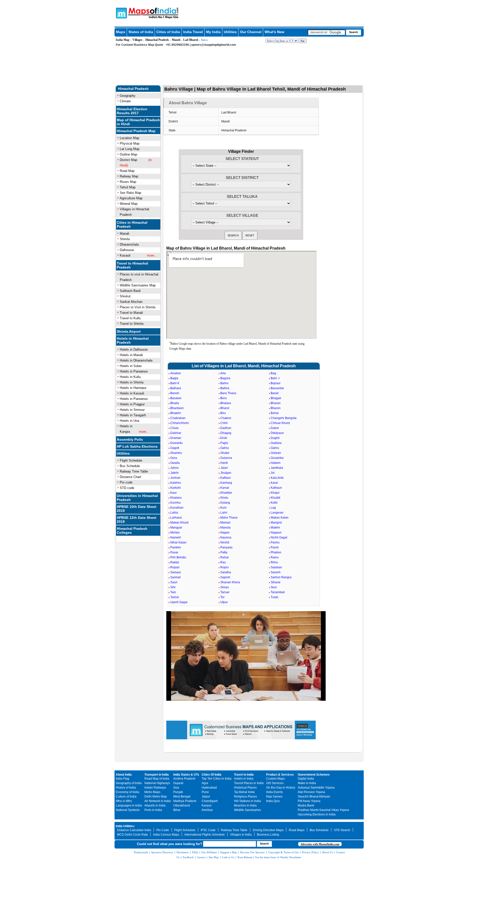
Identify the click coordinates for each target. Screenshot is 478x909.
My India (213, 32)
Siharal (275, 582)
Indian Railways (155, 787)
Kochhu (175, 502)
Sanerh (276, 572)
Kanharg (226, 482)
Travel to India (244, 774)
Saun (174, 582)
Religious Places (245, 796)
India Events (274, 792)
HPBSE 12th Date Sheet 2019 (136, 520)
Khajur (275, 492)
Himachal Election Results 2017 (132, 111)
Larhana (176, 517)
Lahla (174, 512)
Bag (273, 373)
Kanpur (207, 805)
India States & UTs (186, 774)
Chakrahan (177, 418)
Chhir (224, 423)
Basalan (175, 398)
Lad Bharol (190, 40)
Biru (223, 413)
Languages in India (129, 805)
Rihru (274, 562)
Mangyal (176, 527)
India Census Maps (166, 834)
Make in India (307, 783)
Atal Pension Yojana (311, 792)
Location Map (129, 138)
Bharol (224, 408)
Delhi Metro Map (155, 796)
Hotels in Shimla (131, 382)
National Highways (157, 783)
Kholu (224, 497)
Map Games (274, 796)
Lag (273, 507)
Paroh (275, 547)
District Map (128, 160)
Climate (125, 101)
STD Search (342, 830)
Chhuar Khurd (280, 423)
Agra (205, 783)
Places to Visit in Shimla (137, 307)
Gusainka (277, 458)
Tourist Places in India (249, 783)
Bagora (225, 378)
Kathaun (276, 487)
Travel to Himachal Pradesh (132, 265)
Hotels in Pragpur (132, 404)
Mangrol (276, 522)
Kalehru (175, 482)
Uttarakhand (181, 805)
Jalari (224, 468)
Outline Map (128, 154)
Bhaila (174, 403)
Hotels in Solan (131, 366)
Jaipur (206, 796)
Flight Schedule (131, 460)
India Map (122, 40)
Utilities (230, 32)
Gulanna (226, 458)
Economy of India (127, 792)
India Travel (193, 32)
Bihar (176, 810)
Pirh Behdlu (178, 557)
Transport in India (156, 774)
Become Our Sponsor (252, 852)
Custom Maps (275, 778)
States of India (140, 32)
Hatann (276, 463)
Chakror (225, 418)
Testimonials (141, 852)
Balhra (224, 388)
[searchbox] (326, 32)
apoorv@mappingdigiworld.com (213, 45)
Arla (223, 373)
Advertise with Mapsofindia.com (319, 844)
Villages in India (241, 834)
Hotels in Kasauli (132, 393)
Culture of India (126, 796)
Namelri (175, 537)
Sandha (225, 572)
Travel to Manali (131, 313)
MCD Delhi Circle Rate (132, 834)
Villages (137, 40)
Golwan (276, 453)
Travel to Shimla (131, 323)
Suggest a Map (228, 852)
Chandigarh (210, 801)
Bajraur (276, 383)
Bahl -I (275, 378)
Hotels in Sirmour (132, 410)
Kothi (274, 502)
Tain (173, 592)
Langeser (277, 512)
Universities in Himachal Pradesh (137, 498)
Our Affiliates (209, 852)
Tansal (224, 592)
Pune (205, 792)
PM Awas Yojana (309, 801)
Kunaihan (176, 507)
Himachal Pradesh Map (136, 131)
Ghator (225, 453)
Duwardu (176, 443)
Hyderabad (209, 787)
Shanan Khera (230, 582)
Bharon (276, 408)
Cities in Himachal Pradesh (132, 224)
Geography (127, 96)
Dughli (275, 438)
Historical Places (245, 787)
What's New (274, 32)
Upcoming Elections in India (317, 814)
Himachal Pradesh (157, 40)
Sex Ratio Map (130, 193)
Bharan (276, 403)
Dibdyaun (277, 433)
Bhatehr (175, 413)
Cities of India (168, 32)
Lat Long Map (129, 149)
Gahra (224, 448)
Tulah (274, 597)
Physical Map (129, 143)
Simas (224, 587)
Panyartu (226, 547)
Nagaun (276, 532)
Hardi (224, 463)
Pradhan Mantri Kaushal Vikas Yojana (323, 810)
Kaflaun (225, 478)
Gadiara (276, 443)
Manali (124, 233)
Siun (274, 587)
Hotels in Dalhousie (134, 349)
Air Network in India (157, 801)
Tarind (174, 597)
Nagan (225, 532)
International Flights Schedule (204, 834)
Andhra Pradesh (184, 778)
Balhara (175, 388)
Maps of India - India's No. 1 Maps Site (121, 12)
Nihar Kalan (178, 542)
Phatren (276, 552)
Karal (274, 482)
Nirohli (224, 542)
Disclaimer (183, 852)
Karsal (224, 487)
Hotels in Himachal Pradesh (133, 340)
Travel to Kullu (130, 318)
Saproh (225, 577)
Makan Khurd (179, 522)
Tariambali (278, 592)
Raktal (174, 562)
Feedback (188, 857)
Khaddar (226, 492)
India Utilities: (125, 826)
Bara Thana (228, 393)
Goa (176, 787)
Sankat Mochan (131, 302)
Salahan (276, 567)
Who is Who (124, 801)
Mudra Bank (306, 805)
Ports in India (153, 810)
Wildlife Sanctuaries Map (138, 285)
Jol (273, 473)
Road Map (127, 171)
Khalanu (176, 497)
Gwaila (175, 463)
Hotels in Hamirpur (133, 388)
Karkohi (175, 487)
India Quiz (273, 801)
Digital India (306, 778)
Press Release (245, 857)
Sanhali (175, 577)
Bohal (275, 413)
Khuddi (275, 497)
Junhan (175, 478)
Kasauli (125, 255)
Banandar (277, 388)
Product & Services (280, 774)
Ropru (224, 567)
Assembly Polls (130, 439)
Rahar (224, 557)
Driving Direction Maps (268, 830)
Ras (223, 562)
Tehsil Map (127, 187)
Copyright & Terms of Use (283, 852)
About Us (327, 852)
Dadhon (225, 428)
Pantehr (175, 547)
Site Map (214, 857)
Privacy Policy (310, 852)
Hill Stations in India (247, 801)
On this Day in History (280, 787)
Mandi (176, 40)
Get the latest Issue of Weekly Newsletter (278, 857)
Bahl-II (174, 383)
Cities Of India (211, 774)
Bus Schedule (130, 466)
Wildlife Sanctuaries (247, 810)
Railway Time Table (134, 471)
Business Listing (268, 834)
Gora (173, 458)
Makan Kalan (280, 517)
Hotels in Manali (131, 355)
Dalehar (175, 433)
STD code (127, 488)
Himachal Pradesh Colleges (132, 531)
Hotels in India (243, 778)
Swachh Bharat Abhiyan (314, 796)
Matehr (275, 527)
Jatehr (174, 473)
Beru (223, 398)
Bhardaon (177, 408)
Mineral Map (128, 204)
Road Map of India (156, 778)
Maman (225, 522)
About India (124, 774)
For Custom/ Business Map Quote (139, 45)
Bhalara (225, 403)
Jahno (174, 468)
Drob (223, 438)
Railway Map (129, 176)
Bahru (224, 383)
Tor (222, 597)
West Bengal (181, 796)
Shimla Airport (129, 331)
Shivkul (125, 296)
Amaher (175, 373)
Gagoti (174, 448)
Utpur (224, 602)
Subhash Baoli (130, 291)
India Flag (122, 778)
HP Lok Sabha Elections (137, 446)
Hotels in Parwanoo (134, 371)
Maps (120, 32)
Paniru (275, 542)
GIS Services (275, 783)
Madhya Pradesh (184, 801)
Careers (201, 857)
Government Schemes (314, 774)
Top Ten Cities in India (217, 778)
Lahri (223, 512)
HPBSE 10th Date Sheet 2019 (136, 509)
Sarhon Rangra (281, 577)
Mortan (175, 532)
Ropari (174, 567)
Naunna (225, 537)
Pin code (126, 482)
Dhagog (225, 433)
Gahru (275, 448)
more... (152, 255)
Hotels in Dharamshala (136, 360)
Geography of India (129, 783)
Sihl (173, 587)
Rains (275, 557)
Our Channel (250, 32)
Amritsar (207, 810)
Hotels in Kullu (130, 377)
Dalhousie (127, 250)
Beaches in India (245, 805)
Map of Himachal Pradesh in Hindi (138, 122)
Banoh (174, 393)
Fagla (224, 443)
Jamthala (277, 468)
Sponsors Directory (162, 852)
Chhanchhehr (179, 423)
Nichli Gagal (279, 537)
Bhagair (276, 398)
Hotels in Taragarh (133, 415)
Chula (174, 428)
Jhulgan (225, 473)
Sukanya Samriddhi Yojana (316, 787)
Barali (275, 393)
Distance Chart (130, 477)
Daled (275, 428)
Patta (223, 552)
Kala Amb (277, 478)
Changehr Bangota (284, 418)
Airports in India (155, 805)
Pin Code (162, 830)
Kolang (225, 502)
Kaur (173, 492)
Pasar (174, 552)
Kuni (223, 507)
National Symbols (128, 810)
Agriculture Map (131, 198)
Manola (225, 527)
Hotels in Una (129, 421)
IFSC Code (208, 830)
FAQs (195, 852)
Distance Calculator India (134, 830)
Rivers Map (128, 182)
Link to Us (228, 857)
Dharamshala (129, 244)
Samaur (175, 572)
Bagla (174, 378)
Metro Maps (152, 792)
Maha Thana (229, 517)
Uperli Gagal (178, 602)
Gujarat (178, 783)
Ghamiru (176, 453)
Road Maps (296, 830)
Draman (175, 438)
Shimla (125, 239)
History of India (126, 787)
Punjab (178, 792)
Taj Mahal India (244, 792)
